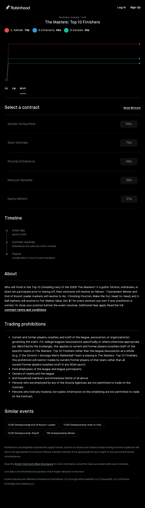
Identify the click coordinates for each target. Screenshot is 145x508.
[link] (121, 7)
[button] (6, 90)
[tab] (72, 124)
